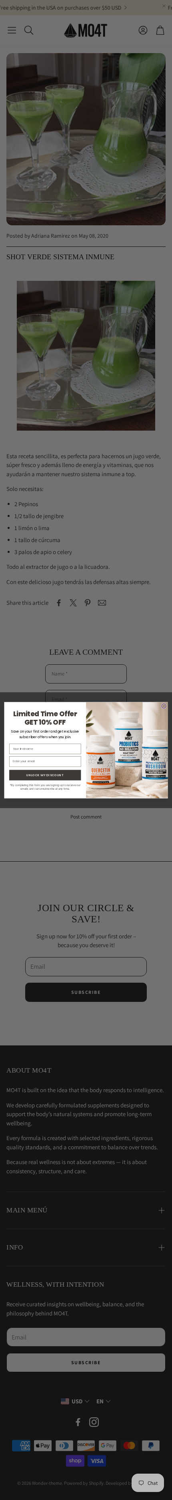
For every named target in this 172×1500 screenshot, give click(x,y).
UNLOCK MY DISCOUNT (45, 775)
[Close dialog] (164, 705)
